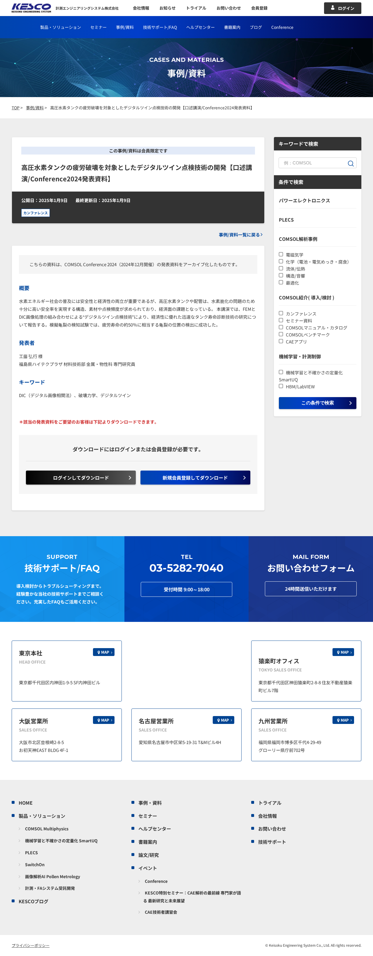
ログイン (346, 8)
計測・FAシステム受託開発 (50, 888)
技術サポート (272, 841)
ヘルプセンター (200, 27)
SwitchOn (35, 864)
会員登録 (259, 8)
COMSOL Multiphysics (46, 829)
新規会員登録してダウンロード (195, 477)
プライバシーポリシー (31, 945)
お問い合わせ (229, 8)
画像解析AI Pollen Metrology (52, 876)
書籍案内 (232, 27)
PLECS (31, 852)
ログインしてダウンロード (81, 477)
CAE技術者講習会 (161, 912)
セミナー (98, 27)
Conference (156, 881)
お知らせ (167, 8)
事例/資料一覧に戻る (239, 234)
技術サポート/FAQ (160, 27)
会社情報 (141, 8)
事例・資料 (150, 802)
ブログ (256, 27)
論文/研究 (148, 854)
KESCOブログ (33, 901)
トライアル (196, 8)
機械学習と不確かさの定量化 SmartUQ (61, 840)
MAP (105, 652)
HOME (26, 802)
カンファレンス (35, 212)
